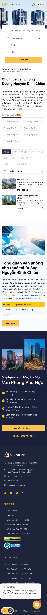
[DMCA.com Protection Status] (12, 539)
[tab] (11, 116)
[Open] (41, 4)
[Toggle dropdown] (39, 38)
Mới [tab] (18, 115)
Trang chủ (5, 69)
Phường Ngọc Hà (31, 135)
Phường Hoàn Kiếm (12, 121)
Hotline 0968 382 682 (23, 436)
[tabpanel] (23, 131)
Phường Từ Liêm (11, 141)
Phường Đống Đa (11, 135)
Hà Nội (13, 69)
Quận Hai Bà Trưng (24, 69)
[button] (8, 30)
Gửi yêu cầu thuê (22, 428)
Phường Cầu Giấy (11, 128)
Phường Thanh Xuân (34, 121)
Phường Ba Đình (31, 128)
